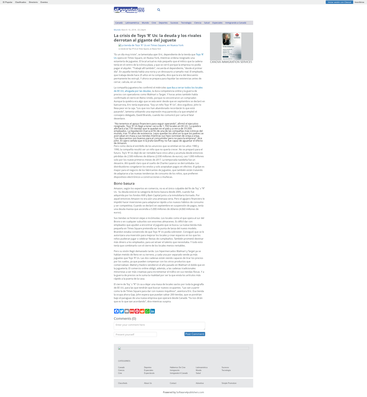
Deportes (163, 22)
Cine (154, 22)
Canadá (119, 22)
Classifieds (122, 383)
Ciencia (197, 22)
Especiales (217, 22)
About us (148, 383)
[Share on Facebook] (116, 311)
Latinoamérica (132, 22)
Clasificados (20, 2)
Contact (173, 383)
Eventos (44, 2)
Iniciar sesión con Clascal (339, 2)
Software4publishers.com (190, 392)
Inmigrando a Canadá (235, 22)
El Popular (7, 2)
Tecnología (186, 22)
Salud (207, 22)
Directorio (33, 2)
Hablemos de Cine (177, 367)
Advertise (200, 383)
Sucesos (174, 22)
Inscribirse (359, 2)
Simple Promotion (229, 383)
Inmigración (174, 370)
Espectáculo (149, 373)
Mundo (145, 22)
